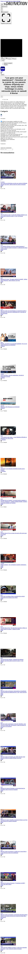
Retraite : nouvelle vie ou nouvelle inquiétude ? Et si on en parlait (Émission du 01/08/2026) (14, 344)
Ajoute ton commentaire (6, 147)
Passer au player (4, 1)
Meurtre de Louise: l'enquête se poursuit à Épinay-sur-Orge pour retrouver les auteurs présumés (14, 820)
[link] (14, 72)
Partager (9, 58)
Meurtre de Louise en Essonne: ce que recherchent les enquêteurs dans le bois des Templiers (13, 789)
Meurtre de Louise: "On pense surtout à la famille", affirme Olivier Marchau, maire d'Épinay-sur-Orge (14, 280)
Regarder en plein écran (6, 23)
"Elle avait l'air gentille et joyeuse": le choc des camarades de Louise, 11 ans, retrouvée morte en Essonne (14, 948)
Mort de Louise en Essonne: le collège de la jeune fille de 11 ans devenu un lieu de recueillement (13, 852)
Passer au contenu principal (14, 1)
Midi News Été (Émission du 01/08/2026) (10, 406)
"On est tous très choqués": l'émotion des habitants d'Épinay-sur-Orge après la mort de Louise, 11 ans (12, 660)
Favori (14, 58)
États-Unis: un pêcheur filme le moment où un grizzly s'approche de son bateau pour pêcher (13, 597)
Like (4, 58)
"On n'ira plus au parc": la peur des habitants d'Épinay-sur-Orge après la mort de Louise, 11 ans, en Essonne (14, 215)
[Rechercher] (2, 8)
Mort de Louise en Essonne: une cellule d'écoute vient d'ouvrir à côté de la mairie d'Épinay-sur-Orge (13, 757)
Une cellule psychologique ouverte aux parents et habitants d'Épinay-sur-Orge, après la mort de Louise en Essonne (14, 184)
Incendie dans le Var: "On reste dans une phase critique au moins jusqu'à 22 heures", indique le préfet (14, 628)
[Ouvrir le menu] (2, 4)
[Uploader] (2, 10)
